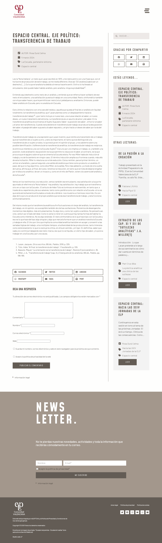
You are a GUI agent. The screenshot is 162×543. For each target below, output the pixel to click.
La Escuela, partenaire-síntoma (36, 61)
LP (21, 537)
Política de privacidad (127, 505)
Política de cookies (143, 505)
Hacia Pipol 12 (129, 190)
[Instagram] (132, 512)
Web (14, 341)
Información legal (22, 377)
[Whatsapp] (142, 512)
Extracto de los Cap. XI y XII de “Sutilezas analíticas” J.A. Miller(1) (130, 227)
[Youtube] (137, 512)
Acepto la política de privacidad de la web (33, 356)
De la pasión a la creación (131, 156)
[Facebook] (127, 512)
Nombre (17, 325)
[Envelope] (147, 512)
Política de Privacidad (49, 518)
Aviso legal (114, 505)
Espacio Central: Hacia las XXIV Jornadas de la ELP (131, 309)
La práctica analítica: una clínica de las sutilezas (132, 271)
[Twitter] (122, 512)
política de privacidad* (59, 468)
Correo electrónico (21, 333)
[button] (27, 272)
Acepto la (54, 468)
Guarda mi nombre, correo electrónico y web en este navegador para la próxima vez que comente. (57, 349)
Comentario (18, 317)
